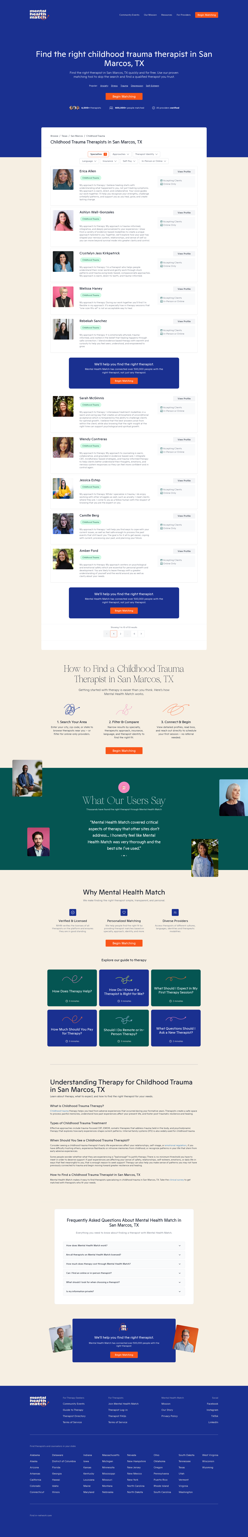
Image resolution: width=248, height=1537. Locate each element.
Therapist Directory (74, 1416)
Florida (56, 1467)
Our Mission (150, 14)
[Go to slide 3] (126, 855)
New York (132, 1479)
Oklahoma (159, 1461)
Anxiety (104, 85)
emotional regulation (175, 1145)
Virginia (183, 1486)
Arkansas (35, 1473)
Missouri (107, 1479)
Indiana (87, 1455)
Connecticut (37, 1492)
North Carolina (135, 1486)
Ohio (156, 1455)
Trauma (124, 85)
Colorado (35, 1486)
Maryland (88, 1492)
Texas (64, 135)
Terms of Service (72, 1422)
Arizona (34, 1467)
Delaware (57, 1455)
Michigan (107, 1461)
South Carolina (162, 1492)
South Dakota (186, 1455)
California (35, 1479)
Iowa (86, 1461)
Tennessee (185, 1461)
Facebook (212, 1403)
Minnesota (108, 1467)
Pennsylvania (161, 1473)
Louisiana (88, 1479)
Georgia (57, 1473)
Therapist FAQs (117, 1416)
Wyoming (207, 1467)
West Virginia (210, 1455)
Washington (186, 1492)
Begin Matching (206, 14)
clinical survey (176, 1179)
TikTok (214, 1416)
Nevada (131, 1455)
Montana (107, 1486)
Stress (114, 85)
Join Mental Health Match (123, 1403)
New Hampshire (136, 1461)
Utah (181, 1473)
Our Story (167, 1409)
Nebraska (107, 1492)
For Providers (184, 14)
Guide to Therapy (73, 1409)
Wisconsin (208, 1461)
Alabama (35, 1455)
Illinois (56, 1492)
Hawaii (56, 1479)
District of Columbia (64, 1461)
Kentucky (88, 1473)
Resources (166, 14)
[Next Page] (141, 633)
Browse (54, 135)
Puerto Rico (160, 1479)
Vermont (184, 1479)
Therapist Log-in (118, 1409)
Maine (87, 1486)
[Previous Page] (106, 633)
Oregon (158, 1467)
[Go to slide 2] (124, 855)
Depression (137, 85)
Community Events (129, 14)
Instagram (212, 1409)
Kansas (87, 1467)
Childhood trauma (59, 1110)
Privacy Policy (169, 1416)
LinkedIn (213, 1422)
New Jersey (134, 1467)
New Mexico (134, 1473)
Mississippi (108, 1473)
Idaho (55, 1486)
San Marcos (77, 135)
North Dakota (135, 1492)
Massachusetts (110, 1455)
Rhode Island (161, 1486)
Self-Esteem (152, 85)
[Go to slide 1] (121, 855)
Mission (165, 1403)
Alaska (33, 1461)
